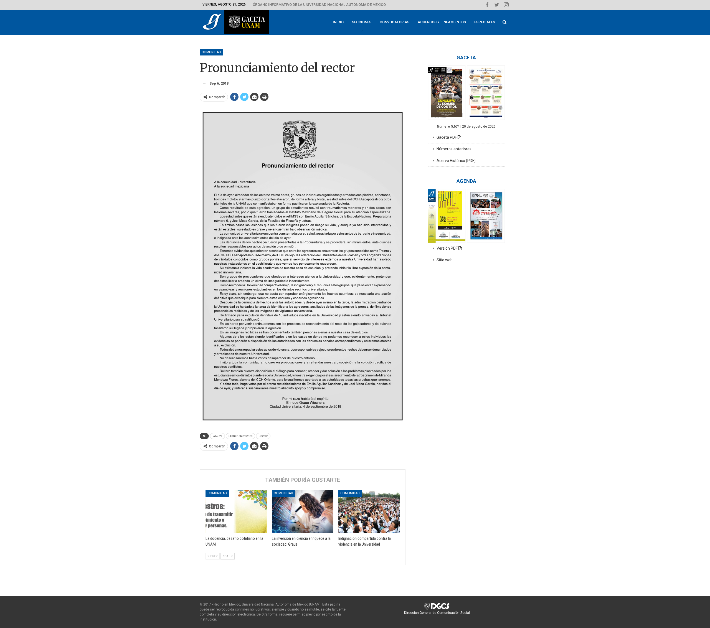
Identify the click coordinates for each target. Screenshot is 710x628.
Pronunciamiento (240, 436)
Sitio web (443, 260)
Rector (263, 436)
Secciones (361, 22)
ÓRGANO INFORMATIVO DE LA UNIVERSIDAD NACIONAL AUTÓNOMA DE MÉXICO (319, 4)
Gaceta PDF (446, 137)
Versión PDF (446, 248)
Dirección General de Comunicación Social (437, 613)
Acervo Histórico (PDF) (455, 160)
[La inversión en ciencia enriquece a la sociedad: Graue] (302, 511)
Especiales (484, 22)
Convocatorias (394, 22)
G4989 (217, 436)
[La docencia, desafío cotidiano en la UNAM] (236, 511)
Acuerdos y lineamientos (442, 22)
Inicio (338, 22)
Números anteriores (452, 149)
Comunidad (211, 52)
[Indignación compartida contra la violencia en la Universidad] (369, 511)
